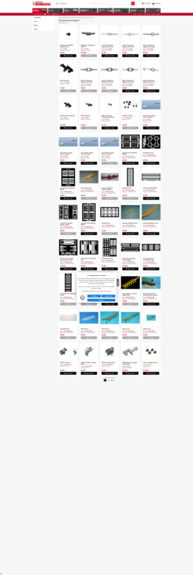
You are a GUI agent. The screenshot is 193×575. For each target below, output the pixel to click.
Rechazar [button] (94, 296)
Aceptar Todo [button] (108, 296)
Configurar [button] (101, 300)
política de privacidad (105, 291)
